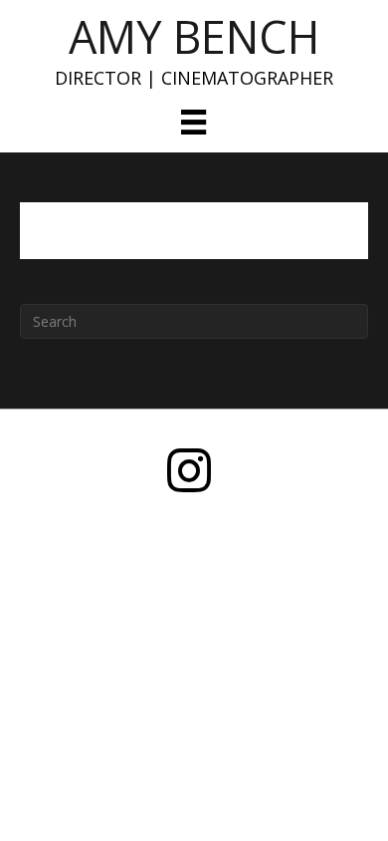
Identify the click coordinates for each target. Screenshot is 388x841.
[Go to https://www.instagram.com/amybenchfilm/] (189, 471)
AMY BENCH (194, 36)
